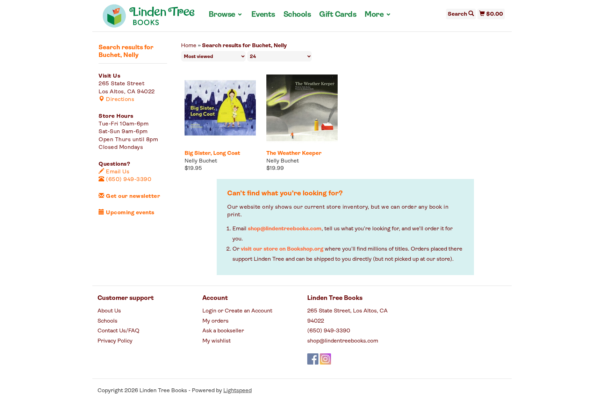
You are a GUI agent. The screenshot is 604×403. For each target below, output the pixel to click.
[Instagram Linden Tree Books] (325, 359)
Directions (119, 99)
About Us (109, 311)
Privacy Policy (115, 341)
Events (263, 15)
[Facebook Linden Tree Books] (312, 359)
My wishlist (216, 341)
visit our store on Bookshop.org (282, 249)
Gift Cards (337, 15)
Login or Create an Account (237, 311)
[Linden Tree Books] (149, 18)
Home (188, 46)
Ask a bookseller (223, 331)
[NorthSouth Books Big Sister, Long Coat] (220, 108)
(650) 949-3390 (128, 179)
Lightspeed (237, 391)
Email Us (117, 172)
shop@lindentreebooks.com (285, 229)
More (378, 14)
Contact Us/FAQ (118, 331)
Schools (297, 15)
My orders (215, 321)
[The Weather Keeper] (302, 108)
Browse (226, 14)
